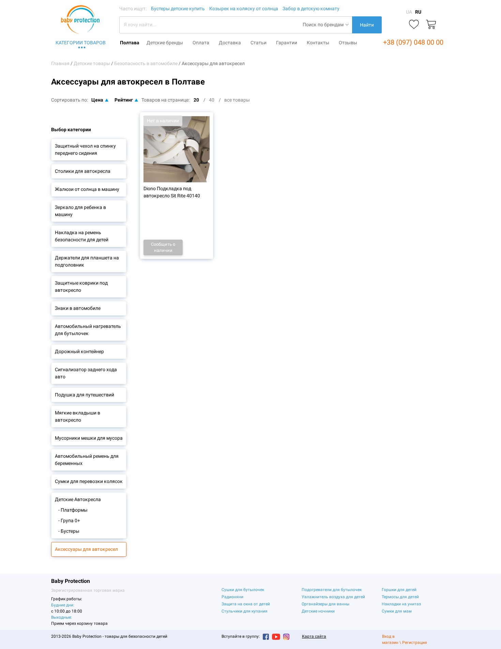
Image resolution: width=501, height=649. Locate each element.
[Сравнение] (397, 25)
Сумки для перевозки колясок (89, 481)
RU (418, 12)
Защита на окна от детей (246, 604)
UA (409, 12)
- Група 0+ (69, 520)
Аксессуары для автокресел (86, 549)
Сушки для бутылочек (243, 589)
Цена (97, 100)
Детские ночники (318, 611)
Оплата (201, 42)
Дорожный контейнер (79, 351)
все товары (237, 100)
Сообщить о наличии (163, 247)
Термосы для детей (400, 596)
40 (211, 100)
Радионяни (232, 596)
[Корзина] (431, 25)
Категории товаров (81, 42)
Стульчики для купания (245, 611)
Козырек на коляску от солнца (243, 8)
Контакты (318, 42)
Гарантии (286, 42)
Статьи (258, 42)
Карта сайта (314, 636)
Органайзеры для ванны (325, 604)
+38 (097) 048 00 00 (413, 42)
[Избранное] (414, 25)
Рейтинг (124, 100)
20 (196, 100)
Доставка (230, 42)
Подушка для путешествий (84, 394)
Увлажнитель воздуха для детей (333, 596)
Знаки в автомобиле (78, 308)
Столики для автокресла (82, 171)
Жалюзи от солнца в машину (87, 189)
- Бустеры (68, 531)
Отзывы (348, 42)
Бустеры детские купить (178, 8)
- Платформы (73, 510)
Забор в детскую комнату (311, 8)
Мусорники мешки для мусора (89, 438)
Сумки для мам (397, 611)
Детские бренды (165, 42)
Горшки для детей (399, 589)
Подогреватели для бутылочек (332, 589)
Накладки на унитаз (401, 604)
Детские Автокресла (78, 499)
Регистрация (414, 642)
